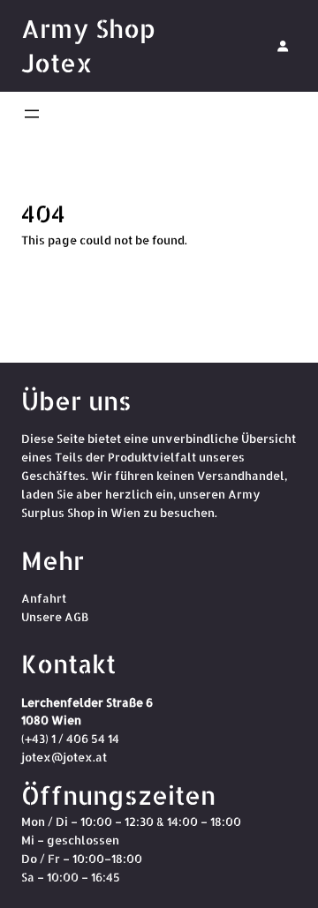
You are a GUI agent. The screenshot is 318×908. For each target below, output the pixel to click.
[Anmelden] (282, 46)
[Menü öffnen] (31, 113)
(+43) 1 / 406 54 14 (70, 739)
